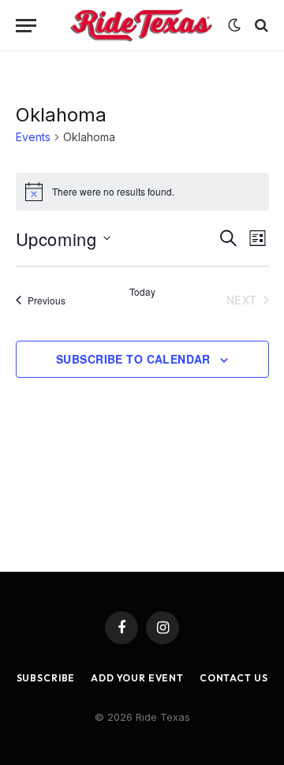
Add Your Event (137, 678)
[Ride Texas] (141, 25)
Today (142, 291)
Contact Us (233, 678)
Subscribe (46, 678)
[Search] (260, 25)
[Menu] (26, 25)
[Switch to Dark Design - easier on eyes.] (234, 25)
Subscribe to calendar (133, 359)
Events (33, 137)
